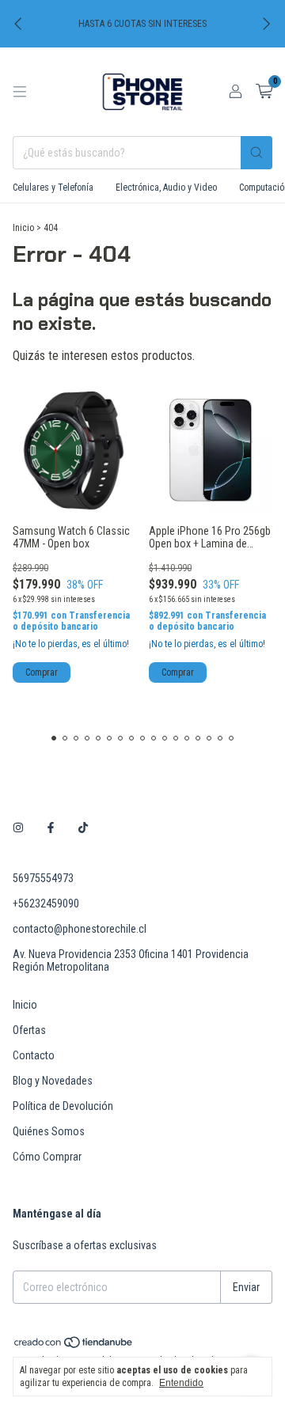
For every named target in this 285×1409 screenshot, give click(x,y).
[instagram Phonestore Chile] (18, 827)
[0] (264, 91)
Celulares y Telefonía (53, 187)
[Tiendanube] (74, 1345)
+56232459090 (46, 903)
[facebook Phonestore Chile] (50, 827)
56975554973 (43, 878)
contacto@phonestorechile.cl (79, 928)
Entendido (181, 1382)
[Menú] (20, 92)
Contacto (34, 1055)
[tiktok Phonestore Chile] (83, 827)
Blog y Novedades (53, 1080)
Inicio (23, 227)
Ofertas (29, 1030)
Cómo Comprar (47, 1156)
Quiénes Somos (49, 1131)
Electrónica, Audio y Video (166, 187)
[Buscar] (256, 152)
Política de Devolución (63, 1106)
